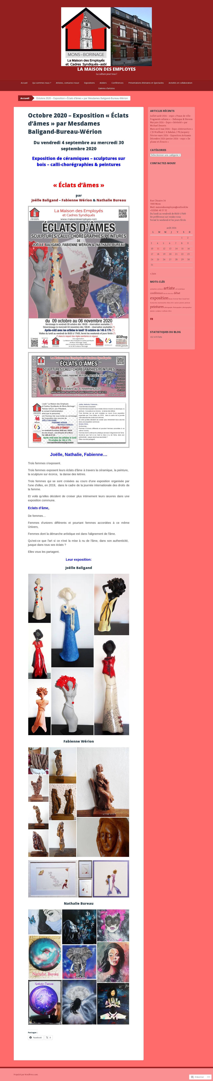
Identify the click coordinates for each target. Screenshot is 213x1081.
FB (151, 319)
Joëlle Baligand (44, 200)
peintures (157, 307)
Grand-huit (185, 299)
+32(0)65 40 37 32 (158, 210)
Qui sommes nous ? (41, 82)
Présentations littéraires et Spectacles (146, 82)
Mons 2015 (170, 303)
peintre (181, 303)
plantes (152, 311)
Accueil (24, 82)
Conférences (117, 82)
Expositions (89, 82)
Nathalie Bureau (111, 200)
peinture (187, 303)
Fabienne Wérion (77, 200)
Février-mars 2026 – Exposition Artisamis (170, 135)
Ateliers (103, 82)
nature (176, 303)
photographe (168, 307)
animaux (160, 289)
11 (158, 248)
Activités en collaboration (180, 82)
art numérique (180, 289)
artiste (169, 288)
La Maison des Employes (106, 69)
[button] (39, 598)
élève (170, 311)
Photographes (177, 307)
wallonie (165, 311)
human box (153, 303)
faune (171, 299)
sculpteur (158, 311)
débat (177, 293)
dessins (170, 293)
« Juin (153, 273)
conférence (156, 293)
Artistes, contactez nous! (67, 82)
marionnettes (162, 303)
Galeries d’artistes (106, 88)
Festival (175, 299)
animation (153, 289)
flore (180, 299)
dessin (165, 293)
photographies (187, 307)
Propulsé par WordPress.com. (26, 1074)
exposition (159, 298)
